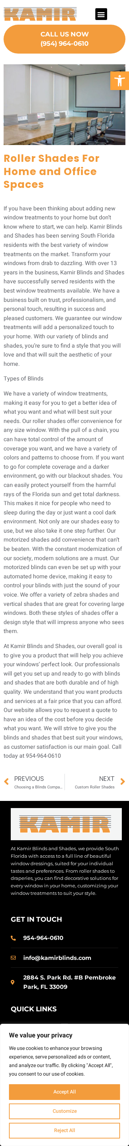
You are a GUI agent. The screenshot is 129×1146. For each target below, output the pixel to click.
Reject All (64, 1130)
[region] (64, 1085)
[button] (119, 80)
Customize (65, 1111)
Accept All (64, 1092)
